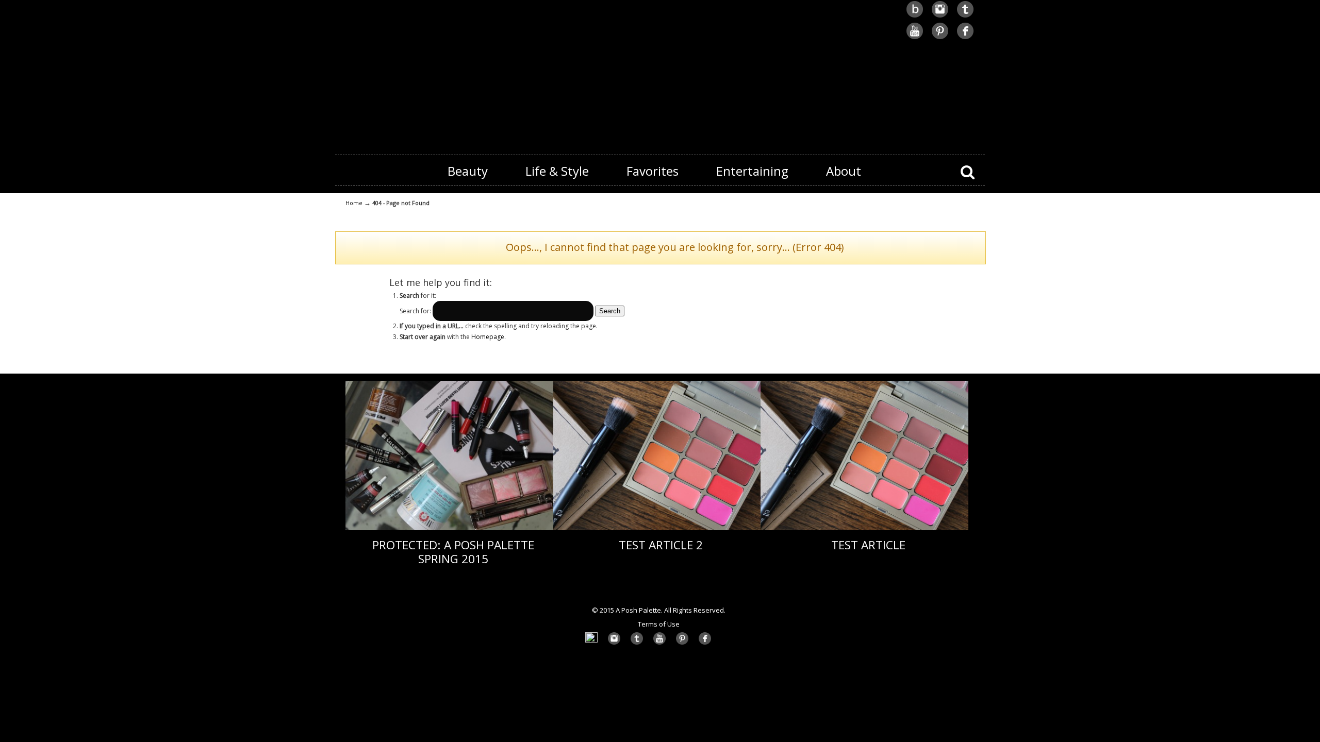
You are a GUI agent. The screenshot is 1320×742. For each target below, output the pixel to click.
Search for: (415, 311)
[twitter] (965, 16)
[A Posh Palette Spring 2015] (449, 528)
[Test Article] (864, 528)
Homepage (487, 336)
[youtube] (914, 37)
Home (353, 203)
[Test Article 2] (657, 528)
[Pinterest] (940, 37)
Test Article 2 (661, 545)
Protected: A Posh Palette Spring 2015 (453, 552)
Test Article (868, 545)
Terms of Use (659, 624)
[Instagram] (940, 16)
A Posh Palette (660, 72)
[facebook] (965, 37)
